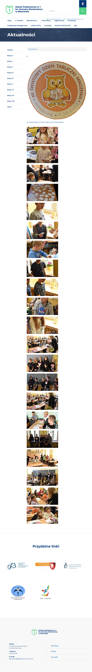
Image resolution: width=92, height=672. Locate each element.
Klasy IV (10, 78)
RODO (53, 651)
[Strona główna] (24, 10)
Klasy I (9, 61)
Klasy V (10, 84)
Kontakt (47, 25)
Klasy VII (10, 95)
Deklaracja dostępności (17, 25)
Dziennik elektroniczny (75, 19)
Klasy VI (10, 90)
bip (75, 25)
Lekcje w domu (55, 19)
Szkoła (10, 50)
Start (9, 20)
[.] (42, 135)
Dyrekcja (54, 646)
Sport (9, 107)
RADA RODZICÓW (63, 25)
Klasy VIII (10, 101)
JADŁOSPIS (36, 25)
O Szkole (19, 20)
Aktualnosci (32, 49)
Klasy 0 (10, 56)
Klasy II (10, 67)
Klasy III (10, 73)
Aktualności (31, 20)
